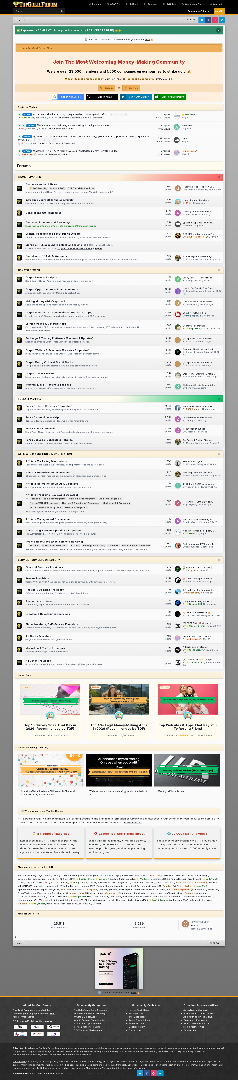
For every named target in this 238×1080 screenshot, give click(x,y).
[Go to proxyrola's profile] (178, 503)
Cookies (102, 1073)
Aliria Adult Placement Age (68, 904)
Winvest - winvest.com (195, 313)
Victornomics (100, 900)
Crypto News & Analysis (41, 277)
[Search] (62, 11)
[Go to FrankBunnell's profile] (178, 545)
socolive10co (25, 879)
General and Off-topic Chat (43, 212)
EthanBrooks (190, 896)
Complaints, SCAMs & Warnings (46, 256)
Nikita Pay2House (94, 893)
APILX (105, 896)
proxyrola (191, 504)
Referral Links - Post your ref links (48, 384)
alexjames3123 (54, 886)
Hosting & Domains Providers (44, 589)
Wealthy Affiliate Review (171, 791)
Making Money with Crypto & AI (46, 301)
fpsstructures (141, 889)
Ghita (122, 879)
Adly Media (195, 900)
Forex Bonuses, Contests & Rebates (49, 439)
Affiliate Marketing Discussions (46, 461)
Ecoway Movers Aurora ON (110, 886)
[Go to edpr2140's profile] (178, 327)
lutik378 (87, 904)
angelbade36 (44, 875)
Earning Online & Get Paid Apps (45, 323)
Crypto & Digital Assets (86, 1016)
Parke (49, 904)
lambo (185, 138)
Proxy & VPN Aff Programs (43, 503)
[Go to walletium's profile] (177, 152)
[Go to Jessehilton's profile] (178, 303)
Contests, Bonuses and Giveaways (56, 143)
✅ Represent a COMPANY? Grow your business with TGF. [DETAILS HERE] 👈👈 (69, 30)
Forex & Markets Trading (87, 1026)
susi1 (184, 879)
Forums (96, 4)
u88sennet (58, 900)
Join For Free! (113, 79)
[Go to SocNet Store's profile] (178, 626)
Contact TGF (57, 188)
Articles (171, 4)
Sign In (109, 88)
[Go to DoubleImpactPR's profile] (178, 235)
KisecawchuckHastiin (187, 875)
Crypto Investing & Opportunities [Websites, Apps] (59, 312)
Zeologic (190, 420)
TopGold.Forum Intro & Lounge (90, 1010)
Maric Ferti (63, 896)
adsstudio (152, 893)
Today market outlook (194, 429)
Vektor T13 (177, 896)
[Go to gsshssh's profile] (178, 188)
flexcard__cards (194, 352)
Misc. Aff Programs (76, 507)
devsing (64, 882)
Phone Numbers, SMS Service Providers (51, 624)
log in (98, 248)
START (114, 4)
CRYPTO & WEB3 (29, 270)
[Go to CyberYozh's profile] (178, 580)
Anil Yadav (191, 214)
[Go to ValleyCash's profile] (178, 279)
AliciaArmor (192, 522)
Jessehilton (192, 304)
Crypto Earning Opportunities (89, 1020)
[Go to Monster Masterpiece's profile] (178, 258)
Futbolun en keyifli (192, 461)
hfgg (33, 875)
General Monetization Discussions (47, 472)
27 (55, 140)
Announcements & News (60, 128)
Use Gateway (94, 896)
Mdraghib (68, 886)
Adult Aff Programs (110, 499)
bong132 (190, 388)
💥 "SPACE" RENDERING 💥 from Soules (203, 612)
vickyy (180, 893)
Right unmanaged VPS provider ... (200, 544)
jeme (95, 875)
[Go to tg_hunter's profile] (178, 650)
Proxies (74, 545)
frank (161, 893)
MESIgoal (191, 464)
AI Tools (34, 545)
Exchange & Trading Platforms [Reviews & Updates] (59, 338)
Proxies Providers (37, 578)
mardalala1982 (38, 896)
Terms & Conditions (139, 1020)
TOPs (132, 4)
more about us (133, 822)
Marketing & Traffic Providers (45, 648)
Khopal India (139, 893)
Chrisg (88, 900)
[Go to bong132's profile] (178, 386)
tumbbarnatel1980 (178, 900)
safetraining (39, 879)
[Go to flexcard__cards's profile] (178, 352)
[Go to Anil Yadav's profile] (178, 213)
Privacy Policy (136, 1023)
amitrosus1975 (154, 886)
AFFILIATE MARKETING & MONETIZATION (45, 453)
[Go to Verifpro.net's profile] (178, 569)
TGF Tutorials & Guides (81, 188)
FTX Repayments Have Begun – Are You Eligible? (208, 256)
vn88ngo (203, 875)
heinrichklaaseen (195, 291)
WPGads (154, 896)
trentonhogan (201, 893)
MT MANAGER (25, 886)
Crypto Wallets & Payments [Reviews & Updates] (57, 350)
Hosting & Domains (93, 545)
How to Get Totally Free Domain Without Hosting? (208, 288)
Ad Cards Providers (59, 154)
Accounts (113, 545)
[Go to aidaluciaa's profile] (177, 127)
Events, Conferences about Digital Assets (53, 233)
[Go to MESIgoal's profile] (178, 463)
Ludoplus (130, 879)
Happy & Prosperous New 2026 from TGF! (204, 187)
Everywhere (48, 11)
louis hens (128, 896)
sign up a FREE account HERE (75, 248)
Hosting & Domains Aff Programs (80, 503)
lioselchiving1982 (159, 879)
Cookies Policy (137, 1026)
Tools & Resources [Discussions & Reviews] (54, 541)
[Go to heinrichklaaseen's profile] (178, 291)
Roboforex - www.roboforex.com (200, 406)
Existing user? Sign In (199, 11)
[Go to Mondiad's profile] (177, 116)
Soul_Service (193, 615)
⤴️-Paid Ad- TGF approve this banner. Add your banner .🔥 (119, 39)
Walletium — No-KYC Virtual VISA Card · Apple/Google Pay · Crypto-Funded (75, 151)
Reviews (152, 4)
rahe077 (153, 889)
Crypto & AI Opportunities (88, 1023)
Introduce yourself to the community (49, 199)
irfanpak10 (191, 341)
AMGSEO (90, 886)
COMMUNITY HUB (29, 177)
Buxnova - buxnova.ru (194, 326)
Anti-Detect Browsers (54, 545)
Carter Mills (24, 896)
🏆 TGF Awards (37, 188)
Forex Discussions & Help (42, 417)
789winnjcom (126, 889)
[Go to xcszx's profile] (185, 923)
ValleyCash (192, 280)
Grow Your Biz (193, 4)
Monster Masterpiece (197, 259)
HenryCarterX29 (55, 879)
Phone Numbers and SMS (136, 545)
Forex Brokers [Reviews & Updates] (49, 406)
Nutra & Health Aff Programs (45, 507)
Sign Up (219, 11)
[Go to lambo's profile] (177, 140)
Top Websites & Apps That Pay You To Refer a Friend (188, 727)
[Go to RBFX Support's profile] (178, 408)
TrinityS (92, 882)
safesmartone (74, 889)
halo (128, 886)
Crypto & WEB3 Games (40, 373)
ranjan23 (52, 896)
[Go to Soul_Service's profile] (178, 614)
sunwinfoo (213, 889)
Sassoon (103, 889)
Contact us (28, 1016)
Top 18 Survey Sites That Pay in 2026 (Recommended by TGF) (50, 727)
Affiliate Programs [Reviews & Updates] (51, 494)
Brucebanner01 (60, 893)
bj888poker (24, 889)
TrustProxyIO (195, 879)
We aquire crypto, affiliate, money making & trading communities (73, 125)
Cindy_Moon (125, 893)
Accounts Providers (38, 601)
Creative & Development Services (47, 613)
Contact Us (89, 1073)
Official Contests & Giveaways (90, 1013)
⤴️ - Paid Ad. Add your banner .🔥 (119, 992)
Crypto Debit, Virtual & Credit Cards (49, 362)
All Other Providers (38, 660)
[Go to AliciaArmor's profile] (178, 521)
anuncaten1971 (205, 896)
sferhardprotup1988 (137, 900)
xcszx (21, 875)
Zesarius (29, 882)
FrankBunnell (192, 547)
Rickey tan (164, 889)
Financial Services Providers (44, 567)
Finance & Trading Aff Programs (47, 499)
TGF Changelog (137, 1016)
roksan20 (165, 896)
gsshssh (190, 189)
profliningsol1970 (121, 882)
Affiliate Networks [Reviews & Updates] (51, 483)
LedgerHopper (39, 889)
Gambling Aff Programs (82, 499)
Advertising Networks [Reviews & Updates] (80, 117)
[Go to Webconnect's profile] (178, 591)
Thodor (190, 487)
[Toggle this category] (219, 177)
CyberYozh (192, 581)
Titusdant (113, 879)
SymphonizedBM (195, 376)
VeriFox (40, 882)
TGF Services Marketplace (88, 1030)
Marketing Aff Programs (116, 503)
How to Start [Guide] (139, 1010)
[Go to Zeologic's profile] (178, 419)
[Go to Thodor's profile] (178, 485)
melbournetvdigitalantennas (77, 875)
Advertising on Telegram (195, 647)
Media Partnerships (193, 1026)
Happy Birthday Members (196, 200)
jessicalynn (39, 886)
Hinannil (213, 882)
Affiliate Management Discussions (47, 519)
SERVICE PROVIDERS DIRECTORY (39, 559)
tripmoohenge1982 (28, 900)
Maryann (97, 904)
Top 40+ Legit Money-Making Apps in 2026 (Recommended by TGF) (119, 727)
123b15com (115, 896)
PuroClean (207, 900)
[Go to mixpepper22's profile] (178, 314)
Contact (217, 4)
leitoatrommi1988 (74, 900)
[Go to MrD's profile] (178, 202)
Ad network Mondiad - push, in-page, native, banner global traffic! (70, 114)
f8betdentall (45, 900)
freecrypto (168, 882)
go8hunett (170, 893)
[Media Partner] (20, 1026)
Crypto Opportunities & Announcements (51, 289)
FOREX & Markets (29, 398)
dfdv (27, 875)
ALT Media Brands (54, 1073)
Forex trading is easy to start (197, 418)
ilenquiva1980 (141, 896)
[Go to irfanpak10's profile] (178, 340)
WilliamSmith (104, 882)
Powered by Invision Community (208, 1075)
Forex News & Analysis (40, 428)
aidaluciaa (187, 125)
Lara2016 (70, 879)
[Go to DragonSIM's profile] (178, 603)
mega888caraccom (41, 893)
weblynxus (53, 889)
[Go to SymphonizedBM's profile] (178, 375)
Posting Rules (136, 1013)
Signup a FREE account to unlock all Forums (53, 244)
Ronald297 (200, 889)
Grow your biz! (164, 79)
